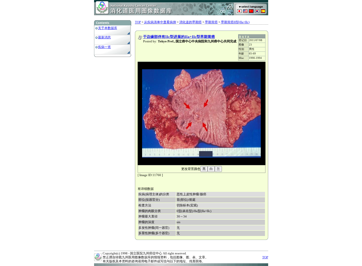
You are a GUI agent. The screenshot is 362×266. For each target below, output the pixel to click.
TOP (138, 22)
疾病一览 (104, 47)
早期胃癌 (211, 22)
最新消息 (104, 37)
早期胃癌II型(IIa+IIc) (235, 22)
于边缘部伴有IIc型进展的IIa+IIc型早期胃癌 (179, 37)
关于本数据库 (107, 28)
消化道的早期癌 (190, 22)
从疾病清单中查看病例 (160, 22)
